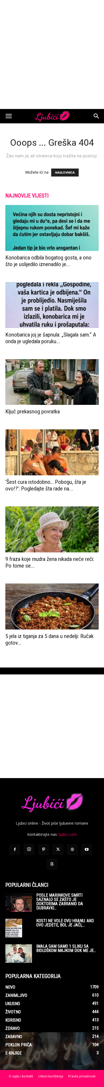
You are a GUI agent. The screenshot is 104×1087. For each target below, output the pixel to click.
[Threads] (52, 864)
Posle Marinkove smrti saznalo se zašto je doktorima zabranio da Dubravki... (59, 901)
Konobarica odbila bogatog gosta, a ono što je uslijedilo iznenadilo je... (48, 260)
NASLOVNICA (65, 172)
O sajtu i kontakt (21, 1076)
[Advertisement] (52, 54)
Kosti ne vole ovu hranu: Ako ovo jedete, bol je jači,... (65, 922)
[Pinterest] (43, 849)
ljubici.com (68, 834)
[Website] (72, 849)
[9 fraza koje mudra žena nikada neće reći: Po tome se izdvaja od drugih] (52, 529)
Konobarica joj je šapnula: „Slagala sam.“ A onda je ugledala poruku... (50, 338)
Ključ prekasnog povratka (32, 411)
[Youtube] (86, 849)
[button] (8, 116)
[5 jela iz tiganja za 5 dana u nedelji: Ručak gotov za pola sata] (52, 606)
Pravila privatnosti (81, 1076)
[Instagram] (29, 849)
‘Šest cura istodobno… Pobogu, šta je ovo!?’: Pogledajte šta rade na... (45, 485)
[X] (58, 849)
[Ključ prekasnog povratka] (52, 382)
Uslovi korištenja (50, 1076)
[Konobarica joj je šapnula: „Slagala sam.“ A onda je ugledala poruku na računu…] (52, 305)
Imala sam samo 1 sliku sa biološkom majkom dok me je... (66, 948)
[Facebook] (14, 849)
